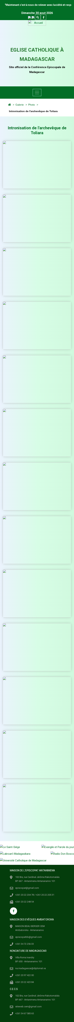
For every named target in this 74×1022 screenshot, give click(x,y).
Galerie (19, 104)
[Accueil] (7, 104)
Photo (31, 104)
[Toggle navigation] (37, 92)
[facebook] (43, 17)
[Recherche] (37, 17)
